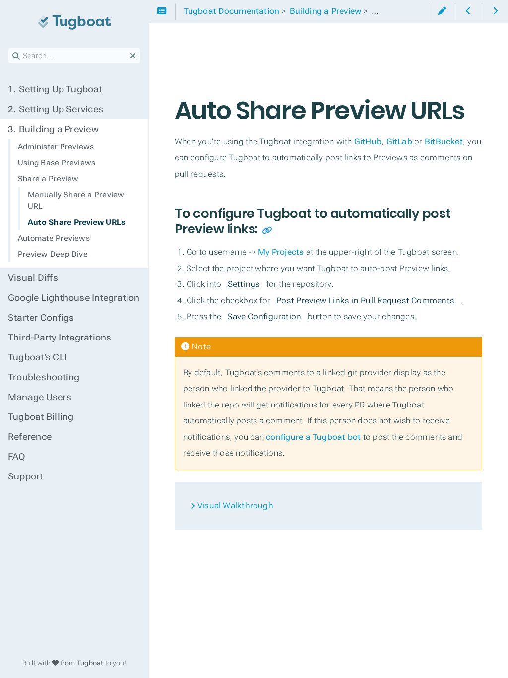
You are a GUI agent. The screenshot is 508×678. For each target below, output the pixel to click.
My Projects (281, 252)
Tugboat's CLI (37, 357)
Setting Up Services (55, 109)
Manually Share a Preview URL (76, 200)
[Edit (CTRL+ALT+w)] (442, 11)
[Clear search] (133, 56)
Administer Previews (56, 146)
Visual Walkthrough (234, 505)
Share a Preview (48, 178)
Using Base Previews (56, 162)
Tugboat (90, 663)
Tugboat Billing (40, 417)
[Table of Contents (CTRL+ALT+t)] (162, 11)
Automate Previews (54, 238)
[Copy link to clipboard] (267, 230)
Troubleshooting (43, 377)
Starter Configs (41, 318)
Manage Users (39, 397)
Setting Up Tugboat (55, 89)
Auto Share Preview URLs (77, 222)
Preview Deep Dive (53, 254)
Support (25, 476)
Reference (30, 437)
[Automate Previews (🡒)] (495, 11)
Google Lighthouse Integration (74, 298)
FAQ (17, 457)
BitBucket (444, 141)
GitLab (399, 141)
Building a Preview (53, 129)
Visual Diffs (33, 278)
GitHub (367, 141)
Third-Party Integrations (59, 337)
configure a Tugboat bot (313, 437)
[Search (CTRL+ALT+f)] (16, 56)
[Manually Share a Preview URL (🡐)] (468, 11)
